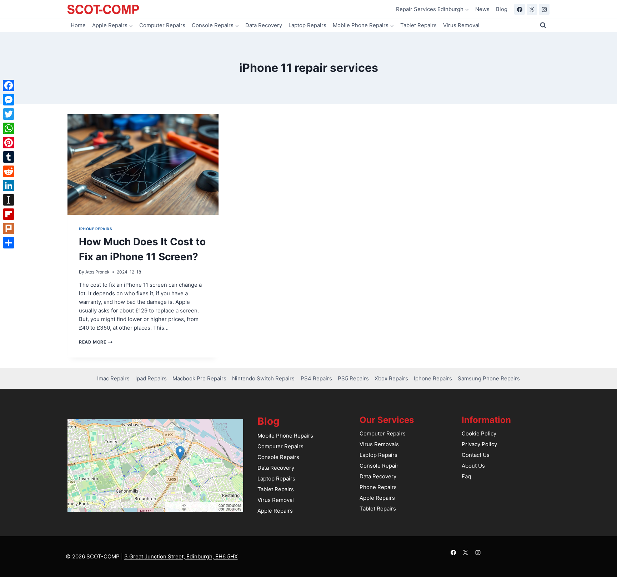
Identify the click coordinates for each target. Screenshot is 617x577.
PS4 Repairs (316, 378)
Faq (466, 476)
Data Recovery (263, 25)
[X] (532, 9)
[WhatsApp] (8, 128)
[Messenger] (8, 100)
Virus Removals (379, 444)
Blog (501, 9)
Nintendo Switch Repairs (263, 378)
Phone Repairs (378, 487)
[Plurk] (8, 228)
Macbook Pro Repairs (199, 378)
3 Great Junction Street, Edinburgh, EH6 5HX (181, 556)
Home (78, 25)
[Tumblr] (8, 157)
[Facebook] (519, 9)
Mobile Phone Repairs (285, 435)
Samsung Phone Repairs (489, 378)
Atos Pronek (97, 272)
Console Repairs (278, 457)
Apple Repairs (275, 510)
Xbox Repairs (391, 378)
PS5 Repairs (353, 378)
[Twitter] (8, 114)
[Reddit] (8, 171)
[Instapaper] (8, 200)
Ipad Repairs (151, 378)
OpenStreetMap (202, 505)
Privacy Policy (479, 444)
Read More (95, 342)
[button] (180, 453)
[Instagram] (544, 9)
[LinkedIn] (8, 185)
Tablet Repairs (418, 25)
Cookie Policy (479, 433)
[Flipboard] (8, 214)
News (482, 9)
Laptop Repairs (307, 25)
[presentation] (143, 164)
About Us (473, 465)
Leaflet (173, 505)
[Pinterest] (8, 142)
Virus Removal (461, 25)
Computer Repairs (162, 25)
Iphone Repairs (95, 229)
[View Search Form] (543, 25)
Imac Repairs (113, 378)
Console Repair (379, 465)
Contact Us (476, 455)
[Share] (8, 243)
